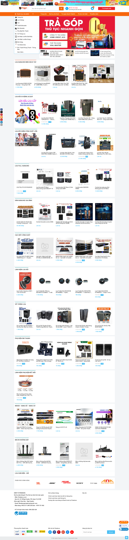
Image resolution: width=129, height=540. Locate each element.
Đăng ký (111, 532)
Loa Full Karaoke (22, 166)
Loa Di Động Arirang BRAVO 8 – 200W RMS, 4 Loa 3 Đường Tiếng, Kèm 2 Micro (42, 84)
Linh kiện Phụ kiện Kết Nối (25, 372)
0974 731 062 (73, 8)
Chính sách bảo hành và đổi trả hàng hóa (60, 496)
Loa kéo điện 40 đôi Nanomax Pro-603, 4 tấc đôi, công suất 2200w (104, 153)
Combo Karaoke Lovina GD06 (44, 222)
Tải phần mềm (94, 14)
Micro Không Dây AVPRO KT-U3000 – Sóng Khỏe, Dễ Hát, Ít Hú (64, 462)
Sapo (76, 538)
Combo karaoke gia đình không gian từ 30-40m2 (102, 188)
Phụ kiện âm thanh (22, 338)
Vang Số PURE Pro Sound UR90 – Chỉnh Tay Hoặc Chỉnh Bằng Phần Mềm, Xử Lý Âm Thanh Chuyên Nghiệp (25, 428)
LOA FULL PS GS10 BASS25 (24, 187)
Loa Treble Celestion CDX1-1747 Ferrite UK (25, 291)
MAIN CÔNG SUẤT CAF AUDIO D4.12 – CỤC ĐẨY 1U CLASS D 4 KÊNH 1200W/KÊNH (64, 257)
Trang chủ (20, 17)
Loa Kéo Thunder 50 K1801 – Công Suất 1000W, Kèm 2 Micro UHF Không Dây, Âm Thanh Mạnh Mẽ (67, 118)
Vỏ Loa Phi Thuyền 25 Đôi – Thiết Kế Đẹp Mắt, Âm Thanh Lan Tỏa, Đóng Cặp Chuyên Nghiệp (44, 326)
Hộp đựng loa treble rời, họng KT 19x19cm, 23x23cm (25, 360)
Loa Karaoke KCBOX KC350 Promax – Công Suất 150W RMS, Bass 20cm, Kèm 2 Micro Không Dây (23, 84)
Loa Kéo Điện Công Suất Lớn (26, 131)
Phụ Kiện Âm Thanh (22, 31)
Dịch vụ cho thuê (54, 14)
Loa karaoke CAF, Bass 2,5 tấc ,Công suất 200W (64, 188)
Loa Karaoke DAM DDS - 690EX (82, 188)
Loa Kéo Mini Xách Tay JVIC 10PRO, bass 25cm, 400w (79, 84)
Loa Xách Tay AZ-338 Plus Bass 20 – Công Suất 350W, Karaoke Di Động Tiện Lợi (105, 118)
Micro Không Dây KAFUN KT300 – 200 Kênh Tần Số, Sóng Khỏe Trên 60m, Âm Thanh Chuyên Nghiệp (43, 462)
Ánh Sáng (20, 42)
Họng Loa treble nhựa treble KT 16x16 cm (64, 360)
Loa (18, 22)
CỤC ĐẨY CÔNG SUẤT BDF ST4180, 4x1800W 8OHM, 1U (44, 257)
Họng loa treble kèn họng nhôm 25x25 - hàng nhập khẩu (82, 360)
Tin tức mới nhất (82, 14)
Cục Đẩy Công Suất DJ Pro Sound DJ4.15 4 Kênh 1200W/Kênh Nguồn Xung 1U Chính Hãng (103, 257)
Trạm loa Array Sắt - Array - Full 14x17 (103, 360)
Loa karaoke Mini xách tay (25, 62)
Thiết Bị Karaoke (22, 25)
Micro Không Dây (22, 440)
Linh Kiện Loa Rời (21, 269)
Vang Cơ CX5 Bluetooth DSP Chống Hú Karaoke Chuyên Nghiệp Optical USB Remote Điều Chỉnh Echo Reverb (44, 428)
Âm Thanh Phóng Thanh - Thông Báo (26, 48)
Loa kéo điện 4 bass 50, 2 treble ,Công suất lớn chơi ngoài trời (85, 153)
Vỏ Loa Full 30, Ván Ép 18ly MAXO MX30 (102, 326)
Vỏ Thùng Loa (21, 34)
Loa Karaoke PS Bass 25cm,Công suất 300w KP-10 (44, 188)
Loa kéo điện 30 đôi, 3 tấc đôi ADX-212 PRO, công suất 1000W (67, 153)
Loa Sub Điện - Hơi (22, 473)
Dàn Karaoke (21, 28)
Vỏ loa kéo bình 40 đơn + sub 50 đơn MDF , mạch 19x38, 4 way (64, 326)
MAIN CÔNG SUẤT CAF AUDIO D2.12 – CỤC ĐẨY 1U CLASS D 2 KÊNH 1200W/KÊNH (83, 257)
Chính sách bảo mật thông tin (57, 498)
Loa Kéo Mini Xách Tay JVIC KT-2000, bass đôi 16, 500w (61, 84)
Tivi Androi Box (21, 45)
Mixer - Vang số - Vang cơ (25, 406)
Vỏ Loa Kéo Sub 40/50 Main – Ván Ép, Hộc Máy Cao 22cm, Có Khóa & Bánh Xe (25, 326)
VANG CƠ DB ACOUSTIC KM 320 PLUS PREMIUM (103, 428)
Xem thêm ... (20, 52)
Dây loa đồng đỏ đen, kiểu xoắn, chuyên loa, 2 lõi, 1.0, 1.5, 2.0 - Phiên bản (24, 394)
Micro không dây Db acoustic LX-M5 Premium (103, 462)
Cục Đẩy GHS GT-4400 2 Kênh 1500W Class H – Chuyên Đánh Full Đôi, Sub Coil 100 (25, 257)
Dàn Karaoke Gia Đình (23, 200)
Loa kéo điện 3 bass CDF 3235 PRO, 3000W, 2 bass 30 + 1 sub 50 (49, 153)
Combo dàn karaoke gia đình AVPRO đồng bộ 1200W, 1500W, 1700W (64, 222)
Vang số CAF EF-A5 (61, 427)
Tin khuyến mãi (106, 8)
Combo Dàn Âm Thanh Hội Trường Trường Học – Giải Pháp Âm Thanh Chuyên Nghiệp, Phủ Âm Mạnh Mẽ (24, 222)
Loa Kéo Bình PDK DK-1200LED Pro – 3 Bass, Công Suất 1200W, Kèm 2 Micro (48, 118)
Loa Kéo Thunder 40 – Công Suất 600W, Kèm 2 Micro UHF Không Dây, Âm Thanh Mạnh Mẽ (86, 118)
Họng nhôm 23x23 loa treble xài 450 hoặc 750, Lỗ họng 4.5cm (44, 360)
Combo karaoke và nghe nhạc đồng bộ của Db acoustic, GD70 (84, 222)
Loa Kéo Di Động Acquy (24, 96)
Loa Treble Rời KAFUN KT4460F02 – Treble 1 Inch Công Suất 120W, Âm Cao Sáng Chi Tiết (102, 291)
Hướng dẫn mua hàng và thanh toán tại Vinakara (62, 500)
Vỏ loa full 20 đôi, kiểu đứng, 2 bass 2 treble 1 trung (83, 326)
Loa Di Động (20, 20)
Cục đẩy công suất (22, 235)
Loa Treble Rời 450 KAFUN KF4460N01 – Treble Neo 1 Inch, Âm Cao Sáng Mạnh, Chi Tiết (83, 291)
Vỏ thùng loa (20, 304)
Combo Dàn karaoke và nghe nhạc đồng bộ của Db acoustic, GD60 (103, 222)
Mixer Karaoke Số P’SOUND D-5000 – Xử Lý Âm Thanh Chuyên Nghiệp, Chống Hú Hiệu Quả (83, 428)
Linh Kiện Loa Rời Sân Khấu (24, 36)
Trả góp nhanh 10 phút (68, 14)
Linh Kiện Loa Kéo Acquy (24, 39)
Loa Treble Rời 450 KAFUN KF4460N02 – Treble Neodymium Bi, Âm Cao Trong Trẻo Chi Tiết (63, 291)
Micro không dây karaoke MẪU (82, 462)
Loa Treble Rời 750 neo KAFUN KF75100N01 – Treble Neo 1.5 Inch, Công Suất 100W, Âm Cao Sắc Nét (44, 291)
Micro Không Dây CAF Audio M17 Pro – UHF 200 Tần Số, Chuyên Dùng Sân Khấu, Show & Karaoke (25, 462)
